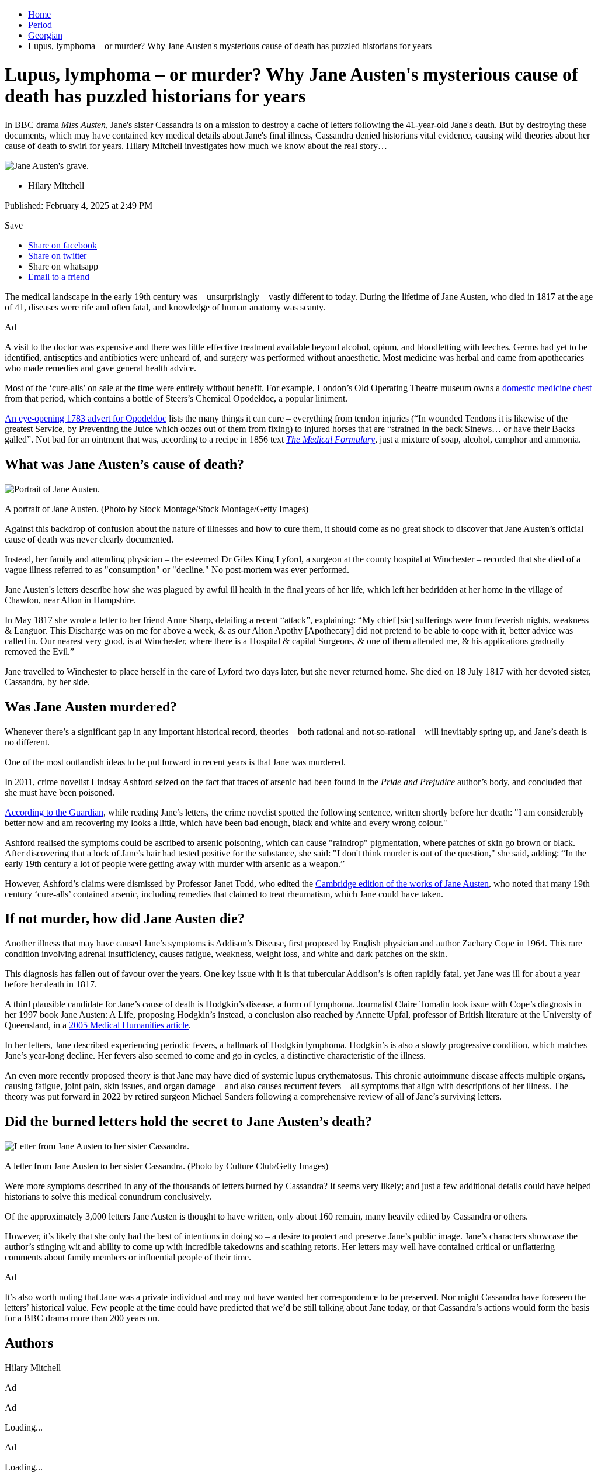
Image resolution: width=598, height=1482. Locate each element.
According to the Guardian (54, 812)
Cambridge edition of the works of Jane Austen (402, 884)
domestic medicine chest (547, 388)
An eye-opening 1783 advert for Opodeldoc (85, 418)
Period (40, 25)
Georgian (45, 35)
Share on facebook (62, 245)
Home (39, 14)
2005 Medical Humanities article (129, 1025)
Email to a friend (58, 277)
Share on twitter (57, 256)
